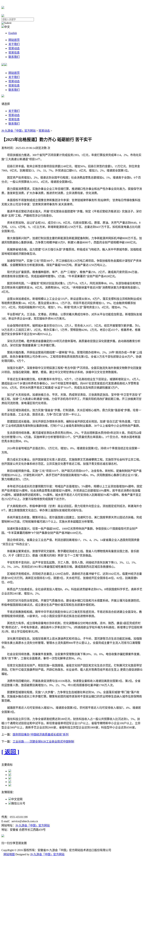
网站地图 (9, 854)
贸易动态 (14, 48)
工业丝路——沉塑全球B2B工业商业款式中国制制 (43, 741)
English (12, 33)
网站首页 (14, 39)
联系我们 (14, 56)
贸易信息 (14, 52)
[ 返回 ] (10, 752)
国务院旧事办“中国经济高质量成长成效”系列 (40, 734)
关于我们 (14, 44)
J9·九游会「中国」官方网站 (18, 130)
